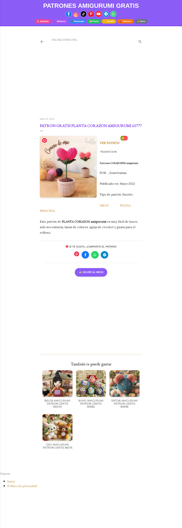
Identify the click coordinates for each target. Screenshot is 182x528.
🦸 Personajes (77, 21)
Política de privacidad (22, 485)
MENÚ (104, 205)
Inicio (11, 481)
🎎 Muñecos (60, 21)
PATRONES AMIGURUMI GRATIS (91, 5)
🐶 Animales (43, 21)
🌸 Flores (94, 21)
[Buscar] (140, 40)
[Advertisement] (91, 84)
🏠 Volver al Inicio (91, 272)
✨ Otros (141, 21)
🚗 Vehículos (125, 21)
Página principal (64, 39)
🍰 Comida (109, 21)
